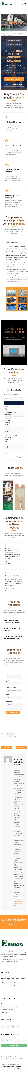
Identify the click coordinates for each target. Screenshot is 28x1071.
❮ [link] (17, 456)
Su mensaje (9, 701)
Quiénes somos (5, 1004)
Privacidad (4, 1012)
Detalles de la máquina (14, 84)
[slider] (16, 356)
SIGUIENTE (20, 747)
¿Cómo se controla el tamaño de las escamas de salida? (13, 637)
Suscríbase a (14, 1045)
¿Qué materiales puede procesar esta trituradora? (12, 621)
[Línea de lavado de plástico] (7, 3)
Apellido (8, 681)
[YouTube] (13, 1026)
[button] (23, 403)
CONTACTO (12, 924)
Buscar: (7, 398)
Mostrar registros (11, 394)
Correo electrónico (11, 687)
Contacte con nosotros (7, 1009)
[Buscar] (22, 4)
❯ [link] (22, 456)
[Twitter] (8, 1026)
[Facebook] (3, 1026)
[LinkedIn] (18, 1026)
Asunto (7, 694)
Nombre (8, 674)
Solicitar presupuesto (14, 79)
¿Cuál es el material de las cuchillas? (12, 629)
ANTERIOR (7, 747)
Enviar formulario (12, 712)
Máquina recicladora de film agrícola (11, 983)
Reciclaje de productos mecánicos (10, 1006)
